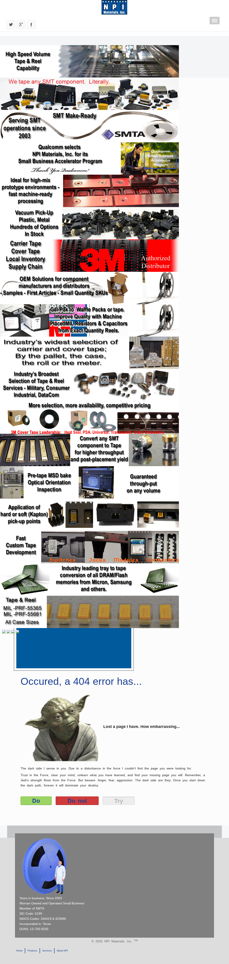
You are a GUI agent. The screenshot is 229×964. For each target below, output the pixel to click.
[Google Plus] (21, 24)
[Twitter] (10, 24)
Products (32, 950)
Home (19, 950)
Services (47, 950)
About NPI (62, 950)
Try (118, 801)
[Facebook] (31, 24)
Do (36, 801)
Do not (77, 801)
